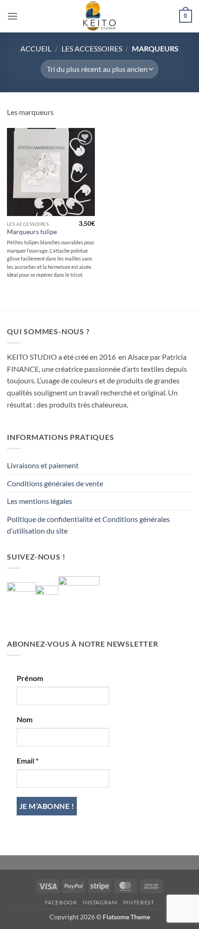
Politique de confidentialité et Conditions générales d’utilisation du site (88, 525)
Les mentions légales (39, 500)
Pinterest (139, 902)
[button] (12, 16)
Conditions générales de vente (55, 483)
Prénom (30, 678)
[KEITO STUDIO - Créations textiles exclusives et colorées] (99, 16)
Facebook (61, 902)
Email (27, 760)
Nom (24, 719)
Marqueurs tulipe (32, 231)
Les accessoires (92, 48)
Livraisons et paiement (43, 465)
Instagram (100, 902)
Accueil (35, 48)
